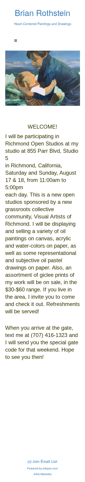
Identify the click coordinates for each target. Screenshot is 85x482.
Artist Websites (43, 474)
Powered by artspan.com (42, 468)
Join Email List (44, 461)
